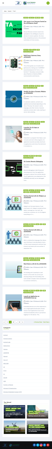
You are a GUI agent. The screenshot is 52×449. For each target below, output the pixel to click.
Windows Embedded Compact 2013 (12, 392)
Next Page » (46, 322)
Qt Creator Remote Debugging (33, 161)
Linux (34, 49)
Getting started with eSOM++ (37, 416)
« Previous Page (38, 322)
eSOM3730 (6, 353)
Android (26, 17)
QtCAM (5, 377)
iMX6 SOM (37, 17)
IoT (42, 17)
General (26, 85)
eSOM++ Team (29, 26)
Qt (24, 123)
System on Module (28, 51)
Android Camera (7, 338)
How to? (31, 17)
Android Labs (6, 342)
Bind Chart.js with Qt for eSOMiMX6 (35, 264)
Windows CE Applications (10, 388)
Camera (5, 349)
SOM (38, 49)
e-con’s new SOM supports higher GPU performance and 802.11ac (13, 415)
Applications (6, 345)
